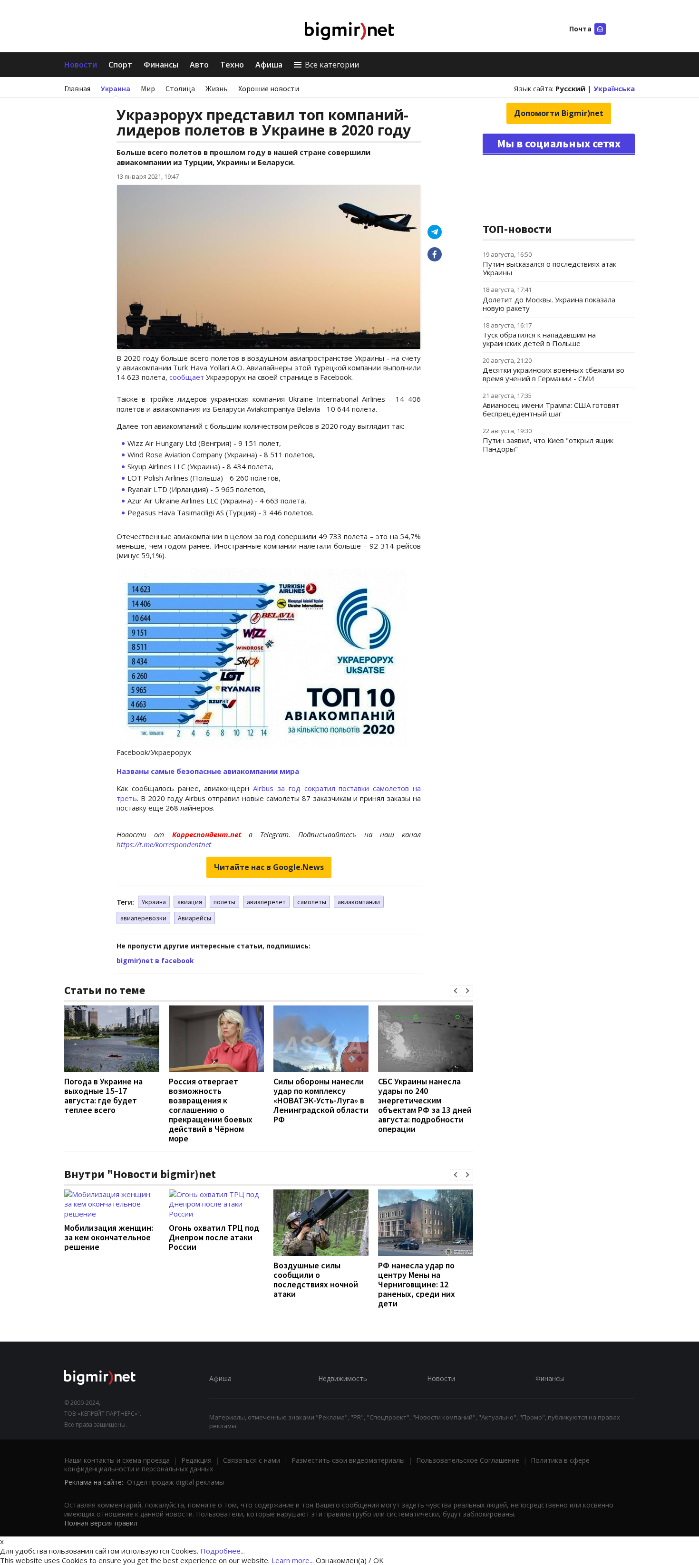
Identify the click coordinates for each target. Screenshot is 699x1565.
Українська (614, 88)
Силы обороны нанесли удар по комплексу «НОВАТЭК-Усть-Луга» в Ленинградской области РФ (321, 1100)
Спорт (120, 64)
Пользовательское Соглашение (467, 1460)
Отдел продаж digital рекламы (175, 1482)
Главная (77, 88)
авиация (189, 902)
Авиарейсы (194, 918)
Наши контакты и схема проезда (117, 1460)
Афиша (268, 64)
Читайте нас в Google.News (269, 867)
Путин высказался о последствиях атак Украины (549, 268)
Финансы (161, 64)
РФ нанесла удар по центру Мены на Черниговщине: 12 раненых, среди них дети (416, 1284)
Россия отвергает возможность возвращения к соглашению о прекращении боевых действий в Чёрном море (210, 1110)
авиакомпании (359, 902)
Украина (115, 88)
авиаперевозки (143, 918)
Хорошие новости (268, 88)
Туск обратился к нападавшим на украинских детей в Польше (539, 339)
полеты (224, 902)
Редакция (196, 1460)
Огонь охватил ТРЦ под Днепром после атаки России (214, 1237)
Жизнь (216, 88)
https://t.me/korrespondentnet (163, 844)
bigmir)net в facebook (155, 960)
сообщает (186, 377)
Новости (80, 64)
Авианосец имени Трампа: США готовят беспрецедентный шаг (551, 409)
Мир (148, 88)
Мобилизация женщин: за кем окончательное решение (108, 1237)
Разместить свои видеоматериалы (348, 1460)
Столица (180, 88)
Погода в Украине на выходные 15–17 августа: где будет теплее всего (103, 1095)
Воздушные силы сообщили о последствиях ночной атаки (315, 1279)
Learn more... (293, 1560)
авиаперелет (266, 902)
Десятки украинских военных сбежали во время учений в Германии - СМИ (553, 374)
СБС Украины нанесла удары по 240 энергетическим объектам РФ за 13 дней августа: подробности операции (425, 1105)
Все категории (332, 64)
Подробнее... (222, 1550)
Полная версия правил (100, 1522)
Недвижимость (342, 1378)
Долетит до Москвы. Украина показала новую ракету (549, 304)
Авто (199, 64)
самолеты (311, 902)
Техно (232, 64)
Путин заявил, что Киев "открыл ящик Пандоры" (548, 444)
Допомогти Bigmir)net (558, 113)
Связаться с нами (251, 1460)
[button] (455, 990)
